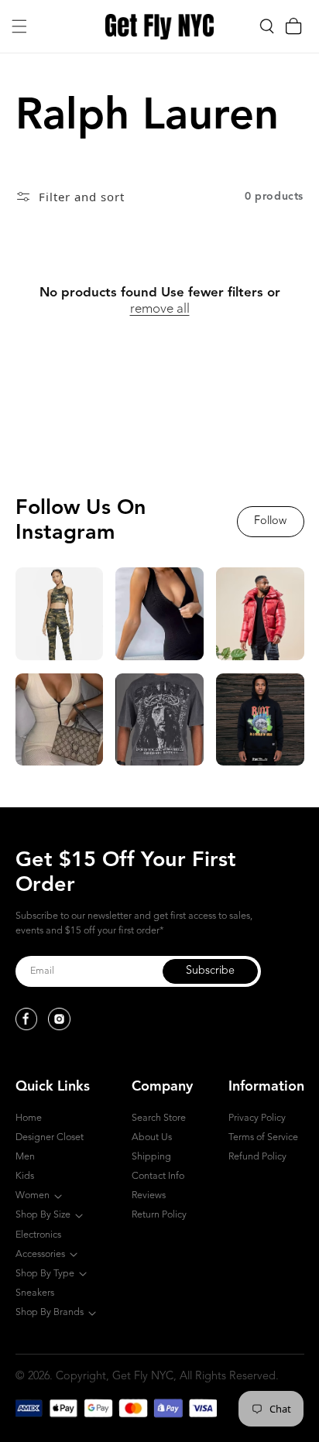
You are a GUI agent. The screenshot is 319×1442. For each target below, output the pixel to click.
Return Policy (159, 1215)
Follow (270, 521)
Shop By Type (44, 1274)
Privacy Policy (257, 1118)
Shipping (151, 1157)
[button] (19, 26)
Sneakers (34, 1293)
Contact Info (158, 1176)
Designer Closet (49, 1137)
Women (32, 1195)
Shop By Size (42, 1215)
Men (25, 1157)
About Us (152, 1137)
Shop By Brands (49, 1312)
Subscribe (210, 971)
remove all (160, 309)
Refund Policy (257, 1157)
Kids (24, 1176)
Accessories (40, 1254)
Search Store (159, 1118)
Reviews (149, 1195)
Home (28, 1118)
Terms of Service (263, 1137)
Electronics (38, 1235)
